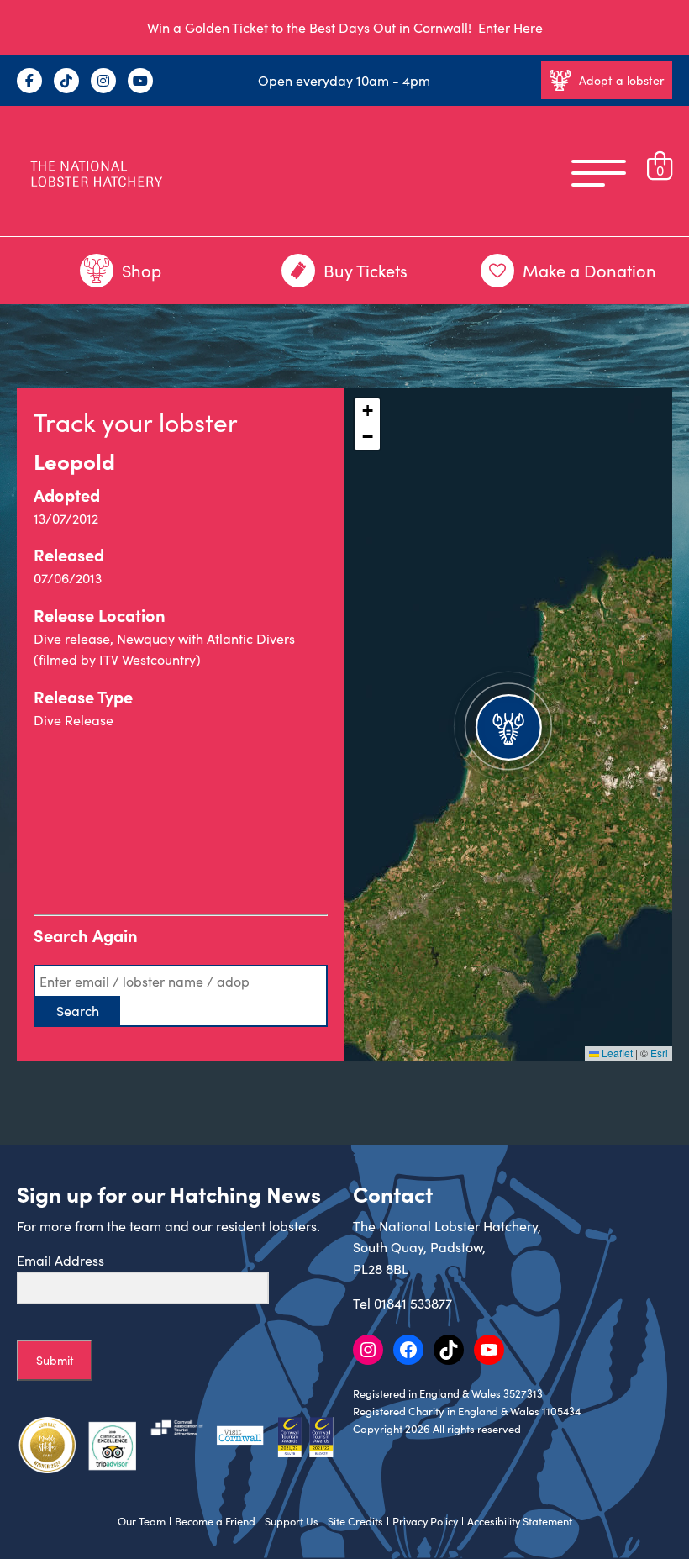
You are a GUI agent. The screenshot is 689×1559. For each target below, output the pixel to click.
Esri (659, 1052)
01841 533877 (413, 1303)
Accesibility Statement (519, 1521)
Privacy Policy (425, 1521)
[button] (508, 724)
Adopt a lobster (621, 80)
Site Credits (355, 1521)
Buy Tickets (365, 270)
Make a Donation (589, 270)
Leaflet (616, 1052)
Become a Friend (215, 1521)
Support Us (291, 1521)
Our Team (142, 1521)
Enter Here (510, 27)
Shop (141, 270)
